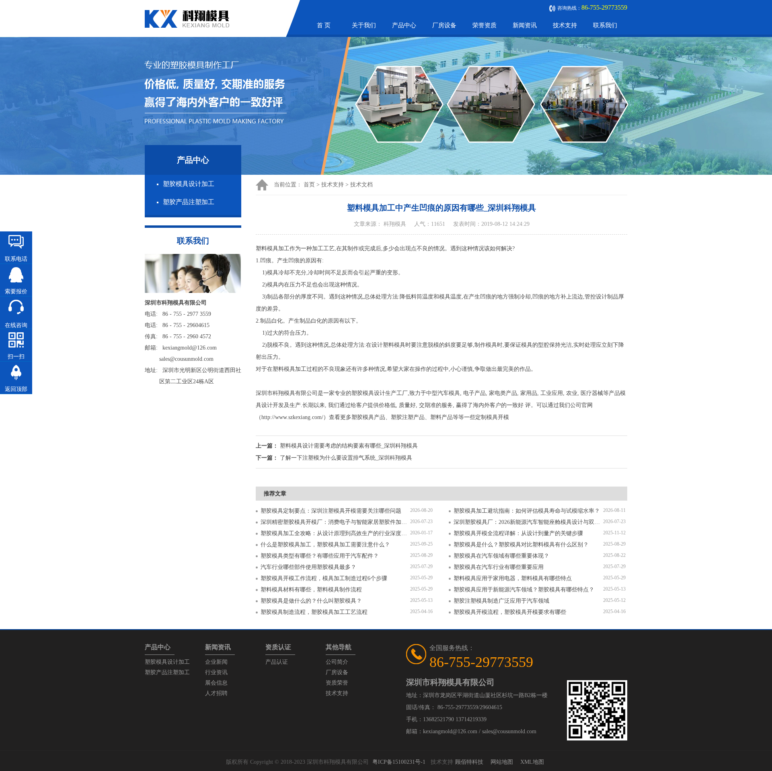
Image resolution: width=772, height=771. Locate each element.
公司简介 (337, 662)
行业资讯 (216, 672)
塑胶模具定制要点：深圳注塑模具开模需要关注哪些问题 (331, 511)
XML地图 (532, 762)
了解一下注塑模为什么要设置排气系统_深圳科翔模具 (346, 458)
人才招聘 (216, 693)
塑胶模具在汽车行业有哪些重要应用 (499, 567)
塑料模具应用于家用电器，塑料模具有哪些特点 (513, 578)
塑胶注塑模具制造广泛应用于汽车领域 (501, 601)
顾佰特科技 (469, 762)
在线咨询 (16, 325)
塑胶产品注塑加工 (188, 201)
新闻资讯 (525, 25)
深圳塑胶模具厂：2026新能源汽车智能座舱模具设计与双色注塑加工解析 (528, 522)
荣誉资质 (484, 25)
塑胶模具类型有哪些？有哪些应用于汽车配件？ (320, 556)
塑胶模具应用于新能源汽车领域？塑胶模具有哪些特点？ (524, 590)
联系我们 (605, 25)
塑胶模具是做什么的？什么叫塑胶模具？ (311, 601)
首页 (309, 185)
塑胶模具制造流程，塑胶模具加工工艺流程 (314, 612)
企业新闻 (216, 662)
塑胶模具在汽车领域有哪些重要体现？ (501, 556)
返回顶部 (16, 389)
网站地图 (502, 762)
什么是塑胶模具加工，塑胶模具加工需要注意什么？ (325, 545)
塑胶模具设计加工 (188, 183)
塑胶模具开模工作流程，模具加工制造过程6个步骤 (324, 578)
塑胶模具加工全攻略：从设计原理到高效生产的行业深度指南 (335, 533)
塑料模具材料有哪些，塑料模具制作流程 (311, 590)
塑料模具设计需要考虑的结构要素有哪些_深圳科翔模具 (349, 446)
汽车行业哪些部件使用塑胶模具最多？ (308, 567)
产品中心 (404, 25)
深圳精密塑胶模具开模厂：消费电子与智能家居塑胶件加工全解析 (335, 522)
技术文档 (361, 185)
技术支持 (565, 25)
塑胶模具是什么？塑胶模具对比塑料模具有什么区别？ (521, 545)
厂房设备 (444, 25)
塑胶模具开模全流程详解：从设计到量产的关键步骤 (518, 533)
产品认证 (276, 662)
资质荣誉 (337, 683)
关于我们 (364, 25)
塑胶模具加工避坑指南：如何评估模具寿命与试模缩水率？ (527, 511)
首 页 (324, 25)
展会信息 (216, 683)
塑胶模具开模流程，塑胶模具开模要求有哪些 (510, 612)
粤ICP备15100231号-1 (398, 762)
